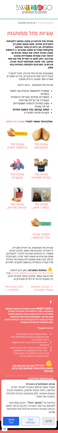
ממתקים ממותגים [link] (45, 23)
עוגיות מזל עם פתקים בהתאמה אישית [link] (32, 273)
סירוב (48, 421)
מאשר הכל (11, 421)
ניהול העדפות (30, 421)
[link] (34, 9)
